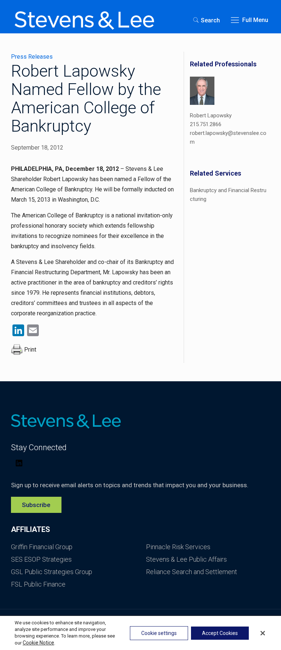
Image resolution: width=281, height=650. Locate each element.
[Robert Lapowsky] (202, 92)
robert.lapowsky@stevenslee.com (228, 137)
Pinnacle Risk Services (178, 547)
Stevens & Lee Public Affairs (186, 559)
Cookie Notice (38, 643)
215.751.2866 (205, 124)
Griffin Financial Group (41, 547)
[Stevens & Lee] (84, 20)
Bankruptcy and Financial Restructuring (228, 194)
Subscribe (36, 504)
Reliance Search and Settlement (191, 572)
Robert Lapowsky (211, 115)
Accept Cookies (220, 633)
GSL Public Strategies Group (51, 572)
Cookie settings (159, 633)
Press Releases (32, 56)
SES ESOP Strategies (41, 559)
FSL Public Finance (38, 584)
